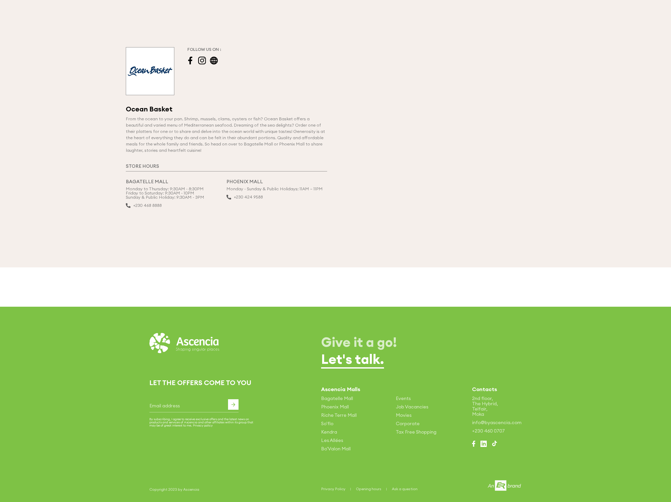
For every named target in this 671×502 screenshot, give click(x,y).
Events (403, 398)
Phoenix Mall (335, 407)
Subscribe (233, 404)
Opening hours (368, 489)
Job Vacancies (412, 407)
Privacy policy (203, 425)
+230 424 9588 (248, 197)
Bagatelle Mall (337, 398)
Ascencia (191, 489)
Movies (404, 415)
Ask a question (405, 489)
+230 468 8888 (147, 205)
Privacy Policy (333, 489)
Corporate (408, 423)
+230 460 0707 (488, 431)
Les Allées (332, 440)
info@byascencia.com (497, 422)
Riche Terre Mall (339, 415)
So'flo (327, 423)
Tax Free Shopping (416, 432)
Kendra (329, 432)
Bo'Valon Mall (336, 449)
